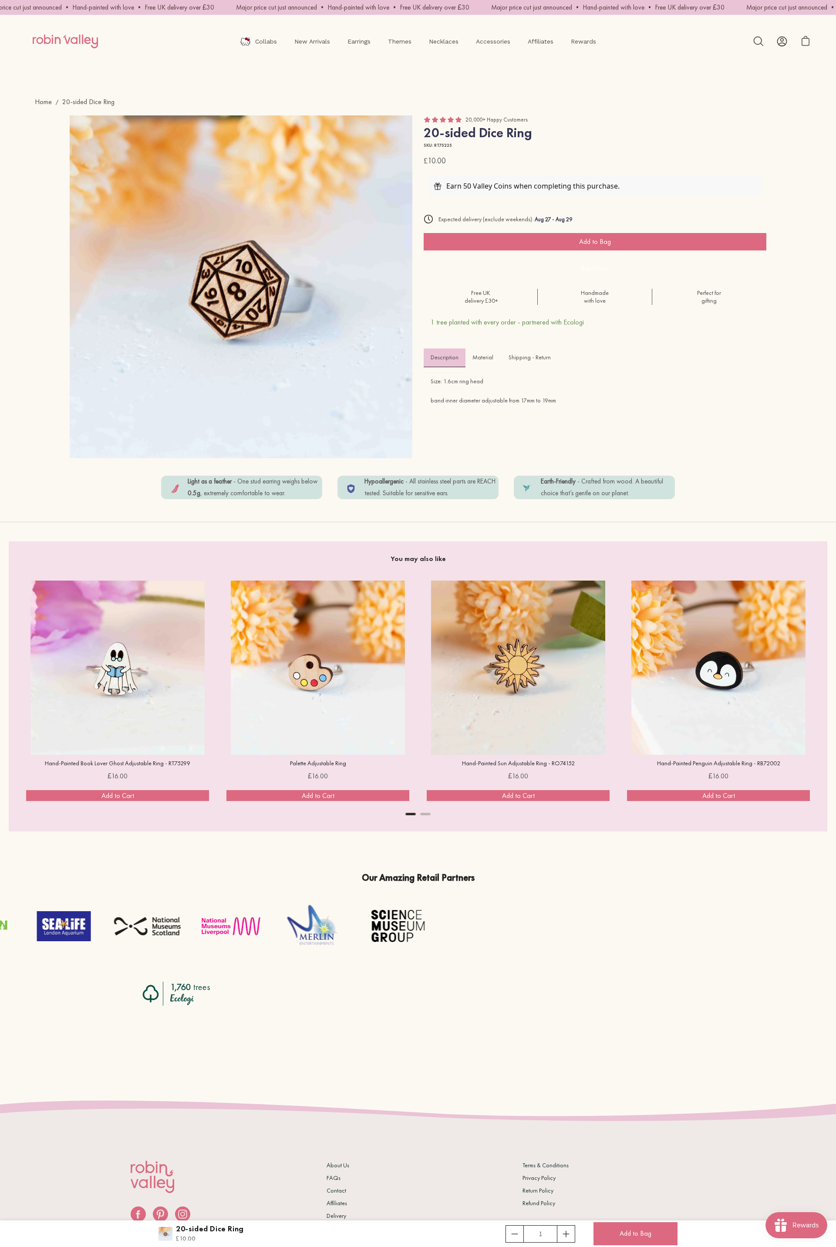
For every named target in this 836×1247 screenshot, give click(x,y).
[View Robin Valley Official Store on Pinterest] (160, 1214)
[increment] (566, 1234)
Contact (336, 1190)
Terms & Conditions (545, 1165)
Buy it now (595, 268)
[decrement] (514, 1234)
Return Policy (537, 1190)
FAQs (333, 1178)
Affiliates (337, 1203)
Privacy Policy (539, 1178)
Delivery (336, 1216)
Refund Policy (538, 1203)
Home (43, 101)
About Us (338, 1165)
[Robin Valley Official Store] (65, 41)
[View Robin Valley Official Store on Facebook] (138, 1214)
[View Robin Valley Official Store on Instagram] (182, 1214)
